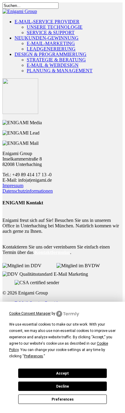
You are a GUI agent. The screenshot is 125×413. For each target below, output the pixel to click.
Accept (62, 373)
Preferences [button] (33, 356)
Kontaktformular (52, 252)
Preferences (63, 399)
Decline (62, 386)
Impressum (12, 185)
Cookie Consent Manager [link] (30, 313)
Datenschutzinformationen (27, 190)
